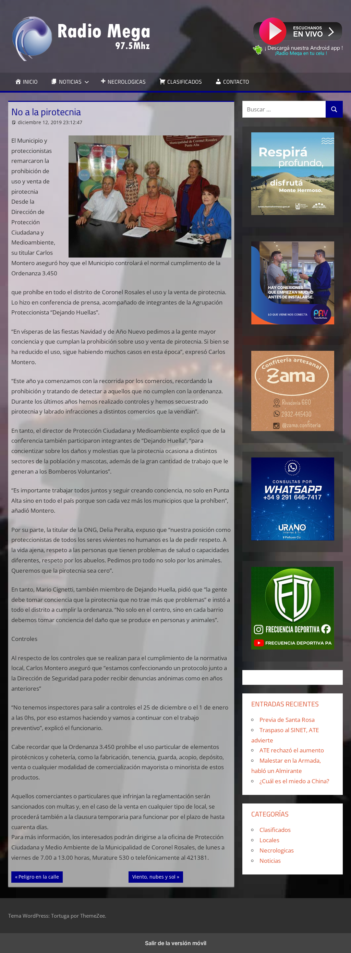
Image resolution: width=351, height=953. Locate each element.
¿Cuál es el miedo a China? (294, 781)
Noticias (270, 861)
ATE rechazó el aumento (291, 750)
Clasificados (275, 830)
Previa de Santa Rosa (287, 720)
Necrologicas (276, 850)
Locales (269, 840)
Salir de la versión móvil (175, 943)
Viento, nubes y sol (154, 876)
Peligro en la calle (38, 876)
